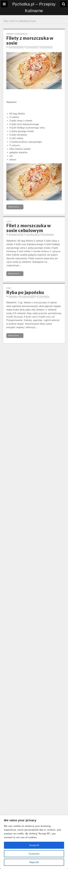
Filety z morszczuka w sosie (29, 40)
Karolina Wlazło (16, 47)
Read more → (15, 207)
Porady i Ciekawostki (17, 34)
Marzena (13, 296)
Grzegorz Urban (16, 234)
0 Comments (46, 47)
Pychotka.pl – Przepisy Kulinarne (34, 7)
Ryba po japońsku (25, 292)
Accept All (34, 845)
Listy (9, 221)
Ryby (8, 288)
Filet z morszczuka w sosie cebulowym (28, 228)
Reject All (34, 862)
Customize (34, 853)
